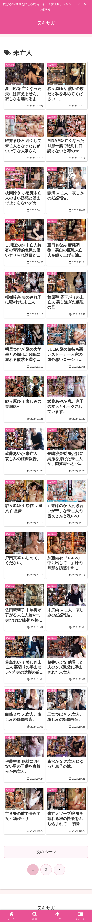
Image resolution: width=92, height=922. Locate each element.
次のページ (46, 852)
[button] (82, 707)
